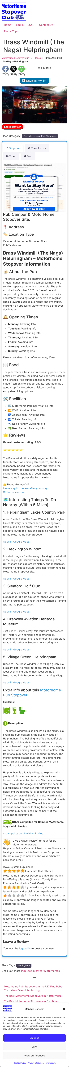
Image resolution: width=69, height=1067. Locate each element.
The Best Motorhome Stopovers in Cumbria (30, 1001)
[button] (64, 1009)
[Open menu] (34, 977)
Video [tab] (12, 156)
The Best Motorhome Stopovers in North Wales (32, 995)
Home (7, 24)
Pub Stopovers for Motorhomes (40, 970)
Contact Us (46, 24)
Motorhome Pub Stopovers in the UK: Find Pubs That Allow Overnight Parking (33, 988)
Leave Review (12, 126)
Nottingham (24, 965)
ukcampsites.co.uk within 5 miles (23, 833)
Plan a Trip (10, 31)
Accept (34, 1037)
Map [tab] (29, 156)
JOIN (31, 24)
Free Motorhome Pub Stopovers (39, 136)
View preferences (34, 1055)
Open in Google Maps (16, 541)
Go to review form (14, 492)
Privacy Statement (36, 1063)
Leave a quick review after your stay (25, 488)
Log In (20, 24)
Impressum (51, 1063)
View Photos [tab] (38, 148)
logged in (24, 948)
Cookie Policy (19, 1063)
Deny (34, 1046)
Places (37, 58)
